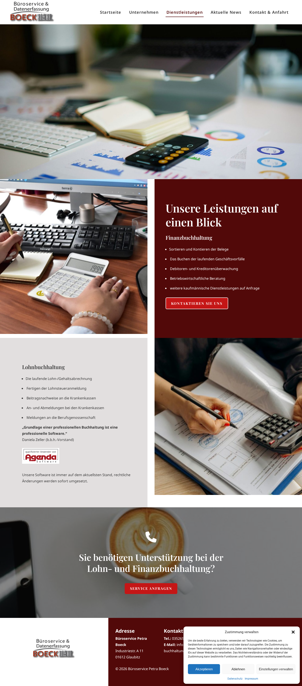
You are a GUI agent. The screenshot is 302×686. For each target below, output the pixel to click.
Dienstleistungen (184, 12)
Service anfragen (151, 588)
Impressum (251, 678)
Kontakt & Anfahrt (269, 12)
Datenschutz (235, 678)
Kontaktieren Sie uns (196, 303)
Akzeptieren (204, 669)
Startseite (110, 12)
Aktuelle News (226, 12)
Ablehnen (238, 669)
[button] (293, 632)
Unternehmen (144, 12)
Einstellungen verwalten (276, 669)
